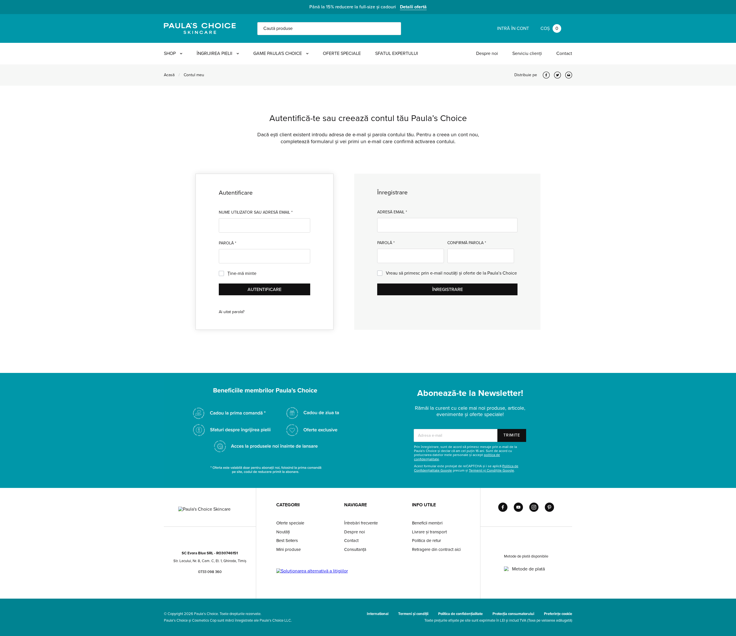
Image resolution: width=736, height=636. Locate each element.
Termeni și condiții (413, 614)
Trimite (511, 435)
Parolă (227, 243)
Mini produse (288, 549)
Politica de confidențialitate (460, 614)
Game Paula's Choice (277, 53)
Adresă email (392, 212)
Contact (564, 53)
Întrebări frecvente (361, 523)
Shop (170, 53)
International (377, 614)
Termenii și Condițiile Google (491, 470)
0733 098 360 (210, 572)
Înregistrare (447, 289)
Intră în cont (513, 28)
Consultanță (355, 549)
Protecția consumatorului (513, 614)
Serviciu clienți (527, 53)
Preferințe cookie (558, 614)
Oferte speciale (342, 53)
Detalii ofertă (413, 7)
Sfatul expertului (396, 53)
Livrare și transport (429, 532)
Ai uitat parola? (231, 311)
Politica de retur (426, 540)
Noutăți (283, 532)
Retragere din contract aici (436, 549)
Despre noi (487, 53)
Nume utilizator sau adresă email (256, 212)
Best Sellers (287, 540)
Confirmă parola (466, 242)
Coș (549, 28)
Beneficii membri (427, 523)
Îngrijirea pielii (214, 53)
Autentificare (264, 289)
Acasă (169, 74)
